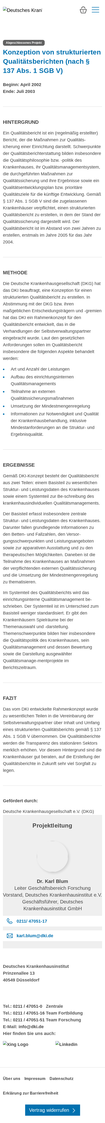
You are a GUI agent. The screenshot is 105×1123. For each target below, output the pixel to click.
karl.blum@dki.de (35, 935)
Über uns (12, 1079)
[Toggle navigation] (95, 10)
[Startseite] (22, 10)
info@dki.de (31, 1026)
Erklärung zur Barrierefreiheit (30, 1093)
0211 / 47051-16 (29, 1013)
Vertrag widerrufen (50, 1110)
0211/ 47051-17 (32, 921)
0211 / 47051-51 (29, 1019)
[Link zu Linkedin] (78, 1044)
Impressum (35, 1079)
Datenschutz (62, 1079)
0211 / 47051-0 (27, 1006)
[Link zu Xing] (26, 1044)
